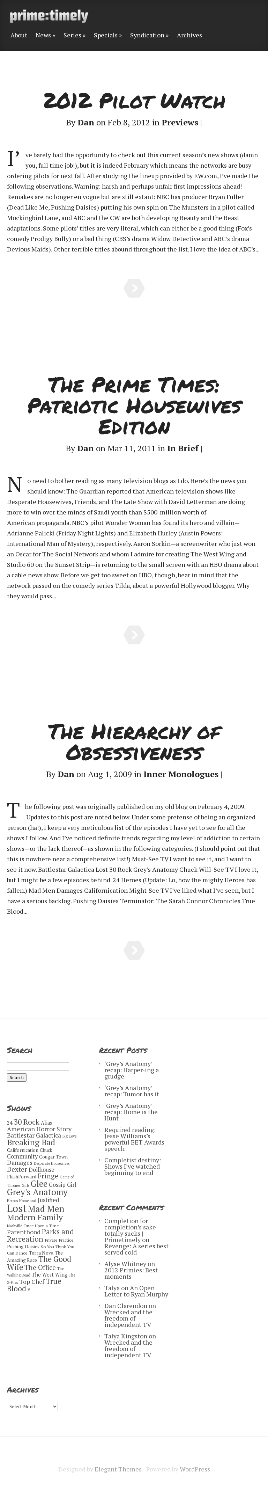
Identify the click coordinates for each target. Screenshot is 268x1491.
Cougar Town (53, 1157)
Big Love (69, 1136)
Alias (46, 1122)
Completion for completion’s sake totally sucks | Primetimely (130, 1230)
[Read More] (134, 288)
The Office (40, 1267)
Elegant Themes (118, 1469)
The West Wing (49, 1274)
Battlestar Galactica (34, 1135)
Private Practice (59, 1240)
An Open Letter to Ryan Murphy (136, 1291)
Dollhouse (41, 1170)
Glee (39, 1183)
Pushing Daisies (23, 1246)
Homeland (27, 1200)
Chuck (46, 1150)
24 (10, 1122)
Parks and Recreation (40, 1235)
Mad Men (46, 1208)
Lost (17, 1208)
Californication (22, 1150)
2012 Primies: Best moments (131, 1273)
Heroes (12, 1200)
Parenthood (23, 1232)
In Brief (183, 448)
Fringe (48, 1176)
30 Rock (26, 1122)
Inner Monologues (180, 774)
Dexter (17, 1169)
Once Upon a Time (41, 1226)
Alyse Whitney (125, 1263)
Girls (25, 1185)
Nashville (14, 1225)
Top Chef (31, 1282)
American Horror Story (39, 1129)
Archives (189, 35)
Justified (48, 1200)
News (43, 35)
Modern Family (35, 1217)
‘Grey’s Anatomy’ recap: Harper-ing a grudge (131, 1069)
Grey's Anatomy (37, 1192)
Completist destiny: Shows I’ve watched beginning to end (132, 1166)
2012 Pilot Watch (134, 100)
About (18, 35)
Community (22, 1156)
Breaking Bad (31, 1142)
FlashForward (21, 1177)
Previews (180, 122)
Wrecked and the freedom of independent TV (128, 1318)
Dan (85, 122)
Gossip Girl (62, 1185)
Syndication (147, 35)
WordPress (195, 1469)
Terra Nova (41, 1253)
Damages (19, 1163)
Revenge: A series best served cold (136, 1249)
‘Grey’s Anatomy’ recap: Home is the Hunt (131, 1111)
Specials (106, 35)
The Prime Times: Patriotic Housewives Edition (134, 405)
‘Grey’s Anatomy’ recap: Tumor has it (131, 1090)
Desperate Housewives (51, 1163)
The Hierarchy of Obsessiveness (134, 741)
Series (72, 35)
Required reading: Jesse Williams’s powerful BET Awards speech (134, 1139)
